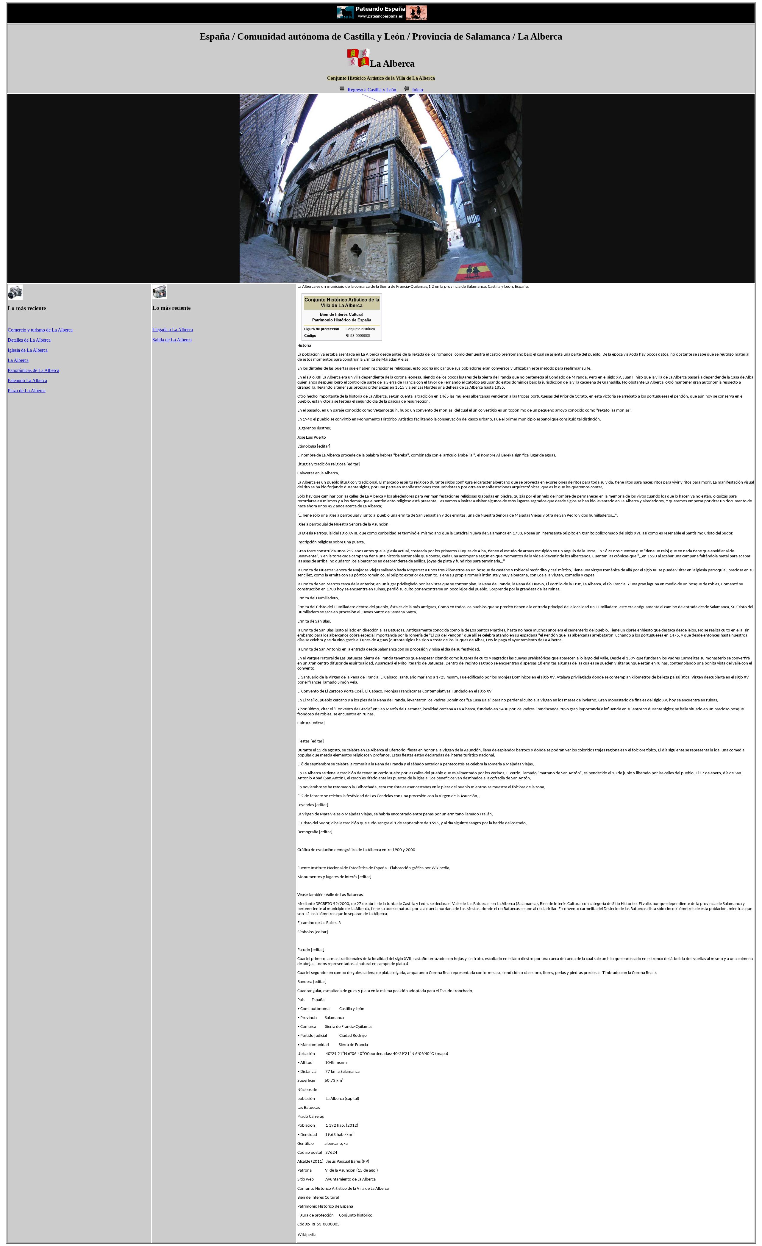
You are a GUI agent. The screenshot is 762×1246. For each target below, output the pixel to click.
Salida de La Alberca (172, 339)
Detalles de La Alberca (29, 340)
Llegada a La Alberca (172, 329)
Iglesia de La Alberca (28, 350)
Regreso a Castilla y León (372, 89)
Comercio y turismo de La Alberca (40, 329)
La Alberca (18, 360)
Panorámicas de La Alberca (33, 370)
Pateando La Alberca (27, 380)
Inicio (417, 89)
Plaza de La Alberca (27, 390)
